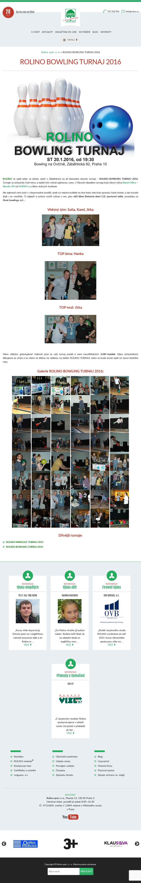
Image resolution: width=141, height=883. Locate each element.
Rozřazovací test (22, 765)
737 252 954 (113, 11)
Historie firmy (105, 765)
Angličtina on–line (66, 31)
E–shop (35, 31)
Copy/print (103, 761)
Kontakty (106, 31)
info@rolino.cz (132, 11)
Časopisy (60, 770)
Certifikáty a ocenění (25, 770)
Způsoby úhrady (64, 775)
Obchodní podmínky (67, 756)
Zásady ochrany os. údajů (111, 775)
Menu (71, 39)
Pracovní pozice (106, 770)
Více (26, 644)
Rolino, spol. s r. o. (50, 52)
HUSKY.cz (24, 186)
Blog (95, 31)
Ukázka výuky (63, 761)
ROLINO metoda (24, 761)
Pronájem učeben (65, 765)
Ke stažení (84, 31)
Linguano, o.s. (21, 775)
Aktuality (47, 31)
